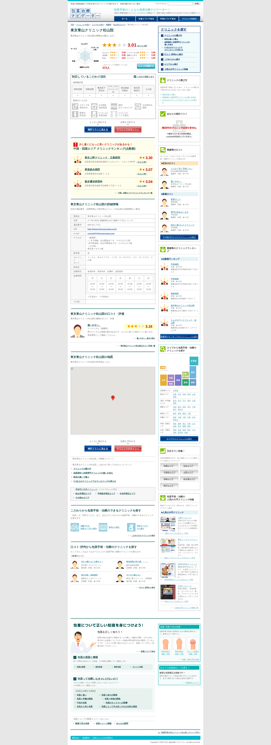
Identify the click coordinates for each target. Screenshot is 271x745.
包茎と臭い (82, 695)
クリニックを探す (83, 25)
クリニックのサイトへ (128, 129)
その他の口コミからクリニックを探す (179, 237)
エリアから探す (98, 25)
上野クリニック (185, 518)
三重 (189, 413)
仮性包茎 (98, 667)
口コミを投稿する (146, 66)
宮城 (184, 394)
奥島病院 (175, 293)
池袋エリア (168, 479)
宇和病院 (175, 264)
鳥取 (174, 424)
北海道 (175, 390)
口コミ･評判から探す (147, 587)
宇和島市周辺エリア (106, 493)
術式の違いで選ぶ (81, 477)
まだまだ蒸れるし (133, 575)
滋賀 (174, 417)
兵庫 (189, 417)
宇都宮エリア (169, 472)
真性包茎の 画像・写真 (179, 652)
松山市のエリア (119, 25)
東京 (174, 410)
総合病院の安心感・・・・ (137, 562)
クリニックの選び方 (82, 469)
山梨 (193, 401)
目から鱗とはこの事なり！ (92, 562)
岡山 (184, 424)
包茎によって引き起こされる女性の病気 (119, 706)
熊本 (189, 430)
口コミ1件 (142, 46)
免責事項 (86, 738)
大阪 (184, 417)
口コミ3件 (142, 162)
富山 (179, 401)
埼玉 (189, 407)
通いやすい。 (94, 325)
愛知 (184, 413)
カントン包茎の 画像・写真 (193, 652)
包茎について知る (148, 651)
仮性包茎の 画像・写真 (165, 652)
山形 (193, 394)
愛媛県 (108, 25)
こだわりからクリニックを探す (143, 536)
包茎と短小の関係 (109, 695)
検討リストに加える (98, 129)
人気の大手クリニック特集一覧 (186, 608)
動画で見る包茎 (82, 723)
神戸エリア (168, 485)
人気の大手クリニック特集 (176, 69)
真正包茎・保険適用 (89, 575)
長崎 (184, 430)
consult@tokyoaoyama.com (101, 233)
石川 (184, 401)
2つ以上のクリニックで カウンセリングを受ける (173, 48)
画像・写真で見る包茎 (190, 659)
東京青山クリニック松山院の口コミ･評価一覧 (138, 346)
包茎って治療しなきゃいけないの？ (98, 678)
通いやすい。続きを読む (146, 338)
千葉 (193, 407)
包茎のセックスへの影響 (116, 703)
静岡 (179, 413)
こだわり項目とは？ (145, 77)
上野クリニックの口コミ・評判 (176, 533)
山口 (193, 424)
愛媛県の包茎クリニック (86, 489)
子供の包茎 (82, 703)
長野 (174, 403)
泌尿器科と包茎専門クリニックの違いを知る (93, 473)
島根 (179, 424)
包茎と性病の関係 (112, 699)
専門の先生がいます (180, 212)
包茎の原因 (81, 667)
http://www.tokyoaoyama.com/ (102, 229)
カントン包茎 (138, 667)
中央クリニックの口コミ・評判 (176, 601)
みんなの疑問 (122, 723)
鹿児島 (180, 433)
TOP (72, 25)
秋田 (189, 394)
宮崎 (174, 433)
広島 (189, 424)
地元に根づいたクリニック (182, 225)
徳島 (174, 426)
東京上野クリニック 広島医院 (102, 157)
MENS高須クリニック (187, 564)
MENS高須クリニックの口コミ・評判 (178, 580)
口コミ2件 (142, 186)
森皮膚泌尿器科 (93, 181)
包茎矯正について (192, 683)
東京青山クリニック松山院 (182, 305)
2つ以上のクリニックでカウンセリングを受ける (94, 481)
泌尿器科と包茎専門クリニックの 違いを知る (177, 43)
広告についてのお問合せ (103, 738)
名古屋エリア (189, 479)
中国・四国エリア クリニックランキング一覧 (135, 193)
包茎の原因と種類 (88, 657)
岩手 (179, 394)
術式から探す (114, 527)
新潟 (174, 401)
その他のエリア (82, 497)
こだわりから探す (172, 59)
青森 (174, 394)
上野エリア (188, 472)
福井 (189, 401)
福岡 (174, 430)
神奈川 (180, 410)
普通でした (176, 199)
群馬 (184, 407)
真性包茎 (117, 667)
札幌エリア (168, 466)
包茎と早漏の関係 (85, 699)
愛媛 (184, 426)
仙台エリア (188, 466)
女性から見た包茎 (85, 706)
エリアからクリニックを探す (179, 439)
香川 (179, 426)
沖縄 (186, 433)
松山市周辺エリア (83, 493)
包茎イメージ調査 (104, 723)
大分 (193, 430)
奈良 (193, 417)
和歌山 (175, 420)
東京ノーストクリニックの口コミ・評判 (179, 558)
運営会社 (75, 738)
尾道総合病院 (92, 169)
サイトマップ (161, 3)
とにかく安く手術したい (182, 169)
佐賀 (179, 430)
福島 (174, 397)
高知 (189, 426)
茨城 (174, 407)
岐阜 (174, 413)
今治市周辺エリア (127, 493)
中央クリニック (185, 586)
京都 (179, 417)
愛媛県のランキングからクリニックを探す (179, 337)
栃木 (179, 407)
